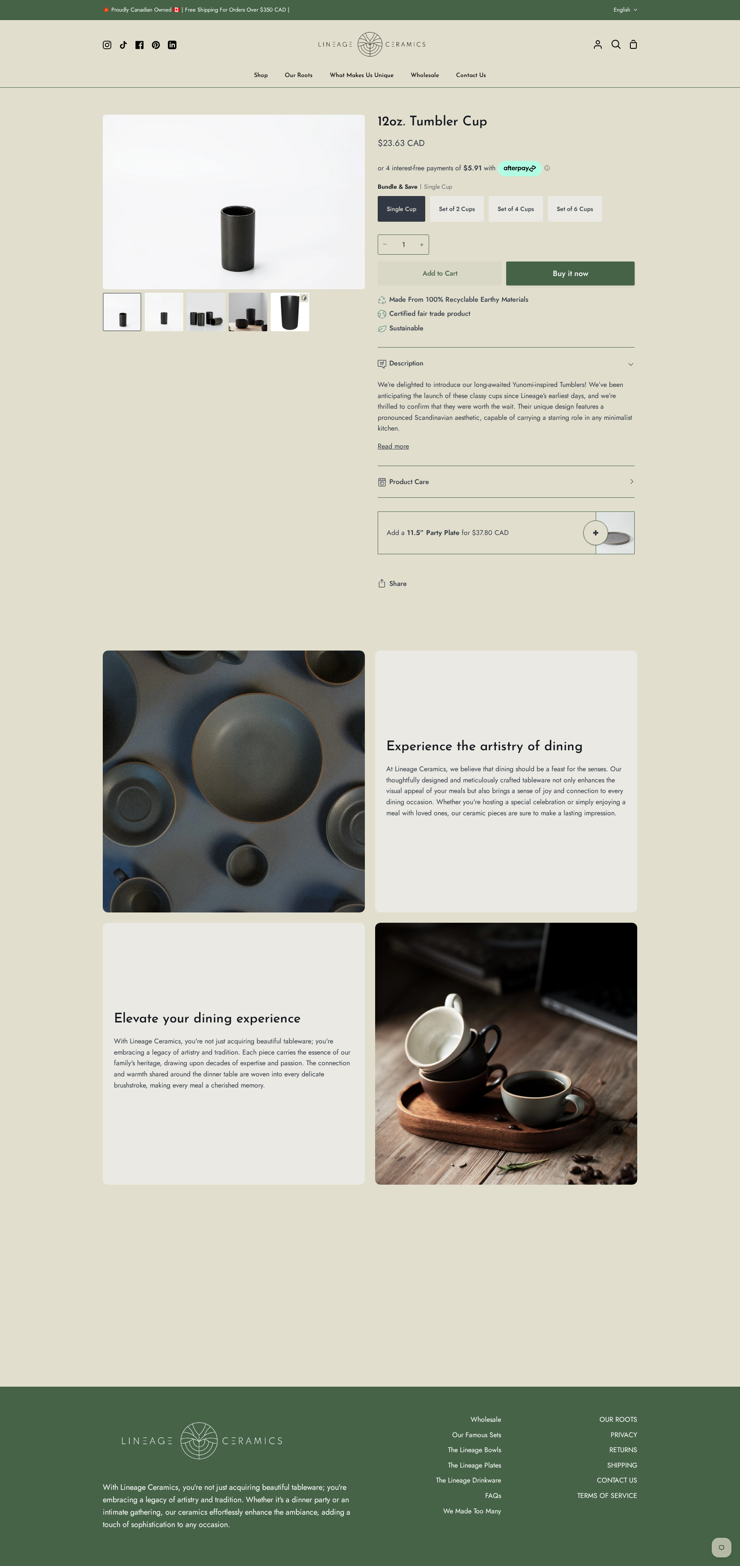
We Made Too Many (472, 1511)
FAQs (493, 1496)
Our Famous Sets (476, 1435)
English (622, 10)
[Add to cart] (595, 532)
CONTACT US (617, 1480)
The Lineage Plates (474, 1465)
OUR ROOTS (618, 1419)
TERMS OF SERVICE (607, 1496)
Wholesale (486, 1419)
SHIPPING (622, 1465)
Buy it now (570, 273)
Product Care (409, 482)
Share (398, 583)
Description (406, 363)
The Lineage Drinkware (468, 1480)
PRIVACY (624, 1435)
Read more (393, 446)
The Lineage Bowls (474, 1450)
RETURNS (623, 1450)
